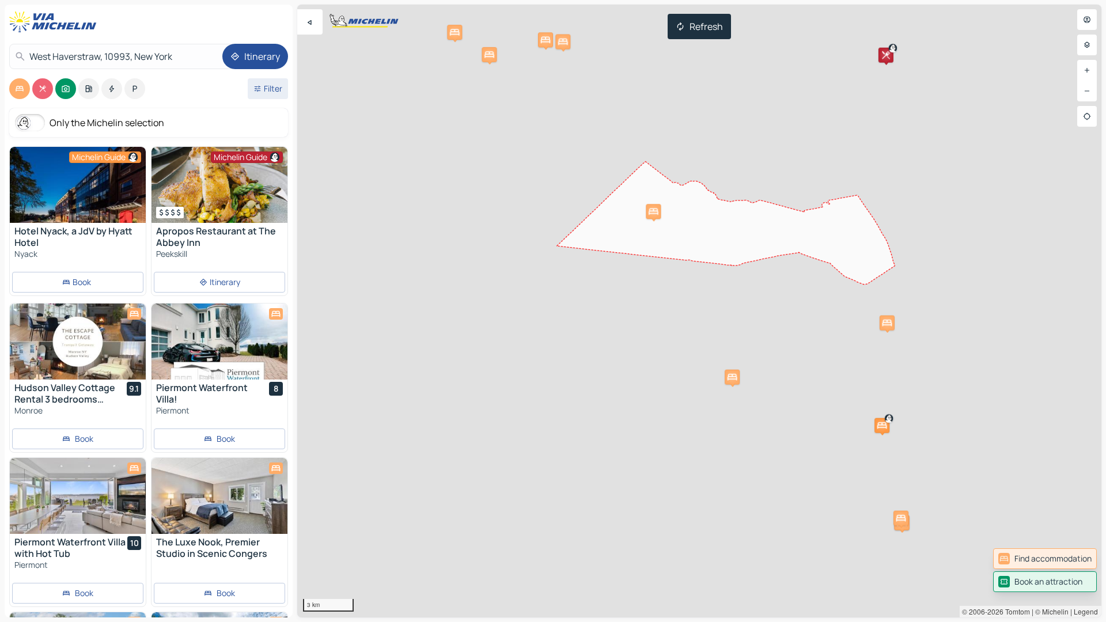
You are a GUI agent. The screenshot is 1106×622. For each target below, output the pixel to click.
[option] (19, 88)
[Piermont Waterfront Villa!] (219, 342)
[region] (699, 311)
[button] (881, 425)
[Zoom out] (1087, 91)
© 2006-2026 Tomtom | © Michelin (1015, 611)
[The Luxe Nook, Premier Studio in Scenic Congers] (219, 496)
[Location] (1087, 116)
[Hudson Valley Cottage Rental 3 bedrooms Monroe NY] (78, 342)
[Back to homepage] (55, 22)
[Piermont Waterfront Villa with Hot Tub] (78, 496)
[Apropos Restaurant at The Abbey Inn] (219, 185)
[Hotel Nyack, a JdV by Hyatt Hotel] (78, 185)
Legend (1086, 611)
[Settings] (1087, 45)
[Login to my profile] (1087, 19)
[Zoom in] (1087, 70)
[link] (1045, 558)
